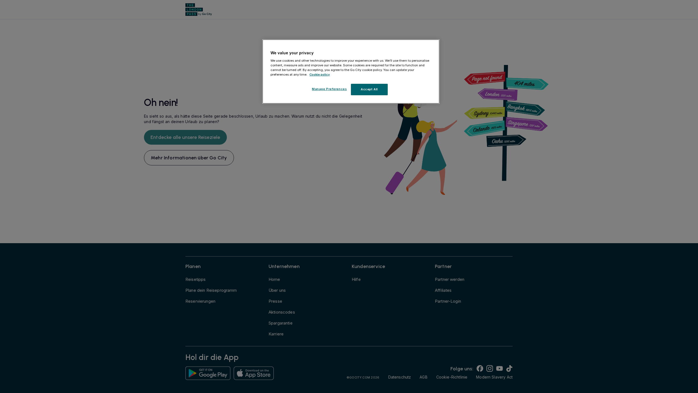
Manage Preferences (329, 89)
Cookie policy (319, 74)
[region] (351, 71)
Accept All (369, 89)
